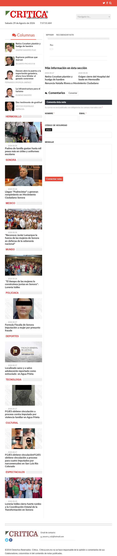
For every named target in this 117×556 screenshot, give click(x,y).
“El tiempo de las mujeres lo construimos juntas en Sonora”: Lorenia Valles (21, 284)
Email (82, 113)
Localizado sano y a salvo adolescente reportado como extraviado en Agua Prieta (20, 371)
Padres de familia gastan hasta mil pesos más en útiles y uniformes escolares (23, 151)
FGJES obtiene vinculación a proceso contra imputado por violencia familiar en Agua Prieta (22, 414)
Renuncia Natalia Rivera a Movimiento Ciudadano (72, 83)
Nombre (49, 113)
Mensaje (49, 142)
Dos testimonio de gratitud (29, 102)
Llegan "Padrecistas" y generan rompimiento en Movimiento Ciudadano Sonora (21, 195)
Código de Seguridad (56, 125)
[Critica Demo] (27, 17)
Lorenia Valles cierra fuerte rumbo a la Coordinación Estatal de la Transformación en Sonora (23, 507)
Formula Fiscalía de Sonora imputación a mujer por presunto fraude (22, 328)
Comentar (72, 93)
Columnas (25, 35)
